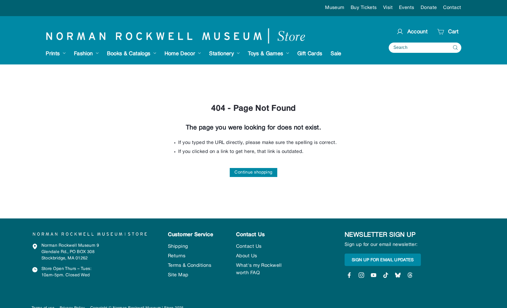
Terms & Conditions (189, 265)
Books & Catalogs (129, 54)
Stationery (222, 54)
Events (406, 8)
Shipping (178, 246)
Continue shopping (253, 172)
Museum (334, 8)
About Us (246, 256)
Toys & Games (266, 54)
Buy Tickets (364, 8)
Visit (388, 8)
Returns (176, 256)
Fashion (84, 54)
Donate (429, 8)
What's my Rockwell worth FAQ (258, 269)
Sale (336, 54)
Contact (452, 8)
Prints (53, 54)
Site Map (178, 275)
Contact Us (249, 246)
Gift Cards (309, 54)
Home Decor (181, 54)
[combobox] (425, 48)
